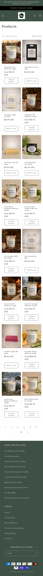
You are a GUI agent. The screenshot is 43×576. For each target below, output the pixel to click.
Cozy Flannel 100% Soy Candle (11, 257)
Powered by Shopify (28, 571)
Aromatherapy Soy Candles (15, 451)
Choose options (11, 81)
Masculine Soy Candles (13, 482)
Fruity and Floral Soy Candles (15, 477)
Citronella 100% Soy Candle (30, 163)
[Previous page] (5, 427)
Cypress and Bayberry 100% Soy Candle (11, 401)
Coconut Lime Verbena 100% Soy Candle (31, 208)
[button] (2, 15)
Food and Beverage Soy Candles (16, 472)
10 (21, 432)
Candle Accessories (12, 456)
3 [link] (24, 427)
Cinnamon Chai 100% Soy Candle (31, 116)
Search (7, 512)
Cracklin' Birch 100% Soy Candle (10, 305)
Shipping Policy (10, 533)
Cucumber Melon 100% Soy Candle (31, 352)
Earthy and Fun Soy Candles (15, 461)
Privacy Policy (10, 518)
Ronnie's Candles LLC (19, 571)
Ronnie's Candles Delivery (14, 528)
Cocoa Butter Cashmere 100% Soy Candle (11, 208)
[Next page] (27, 432)
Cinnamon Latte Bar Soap (11, 163)
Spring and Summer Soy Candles (17, 498)
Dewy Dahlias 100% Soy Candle (31, 400)
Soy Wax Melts (10, 493)
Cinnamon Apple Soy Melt (10, 116)
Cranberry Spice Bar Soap (11, 352)
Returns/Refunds (11, 523)
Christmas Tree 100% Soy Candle (10, 68)
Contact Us (9, 539)
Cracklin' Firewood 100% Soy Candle (31, 305)
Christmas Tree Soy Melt (31, 68)
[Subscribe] (35, 553)
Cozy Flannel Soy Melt (31, 257)
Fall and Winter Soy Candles (15, 467)
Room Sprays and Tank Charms (16, 488)
